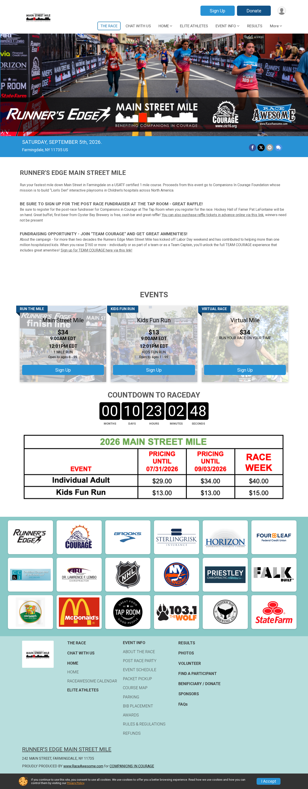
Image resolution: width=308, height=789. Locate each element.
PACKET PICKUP (137, 679)
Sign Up (217, 11)
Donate (253, 11)
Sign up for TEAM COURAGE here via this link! (96, 250)
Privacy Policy (75, 783)
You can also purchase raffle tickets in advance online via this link (213, 215)
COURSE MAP (135, 688)
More (274, 26)
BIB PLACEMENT (138, 706)
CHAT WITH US (138, 26)
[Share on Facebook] (252, 147)
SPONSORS (188, 694)
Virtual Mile (245, 320)
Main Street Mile (63, 320)
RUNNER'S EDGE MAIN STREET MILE (66, 749)
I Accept (268, 781)
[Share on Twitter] (261, 147)
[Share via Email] (269, 147)
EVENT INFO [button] (226, 26)
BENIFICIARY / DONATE (199, 684)
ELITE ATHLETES (194, 26)
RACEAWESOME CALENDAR (92, 681)
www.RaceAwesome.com (83, 766)
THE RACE (109, 26)
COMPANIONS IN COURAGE (132, 766)
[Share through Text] (278, 147)
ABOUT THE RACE (139, 651)
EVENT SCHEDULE (139, 670)
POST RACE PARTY (139, 661)
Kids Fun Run (154, 320)
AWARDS (131, 715)
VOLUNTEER (189, 663)
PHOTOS (186, 653)
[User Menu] (282, 11)
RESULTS (254, 26)
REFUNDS (132, 733)
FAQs (183, 704)
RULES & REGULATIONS (144, 724)
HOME (73, 672)
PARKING (131, 697)
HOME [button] (164, 26)
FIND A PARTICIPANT (197, 673)
